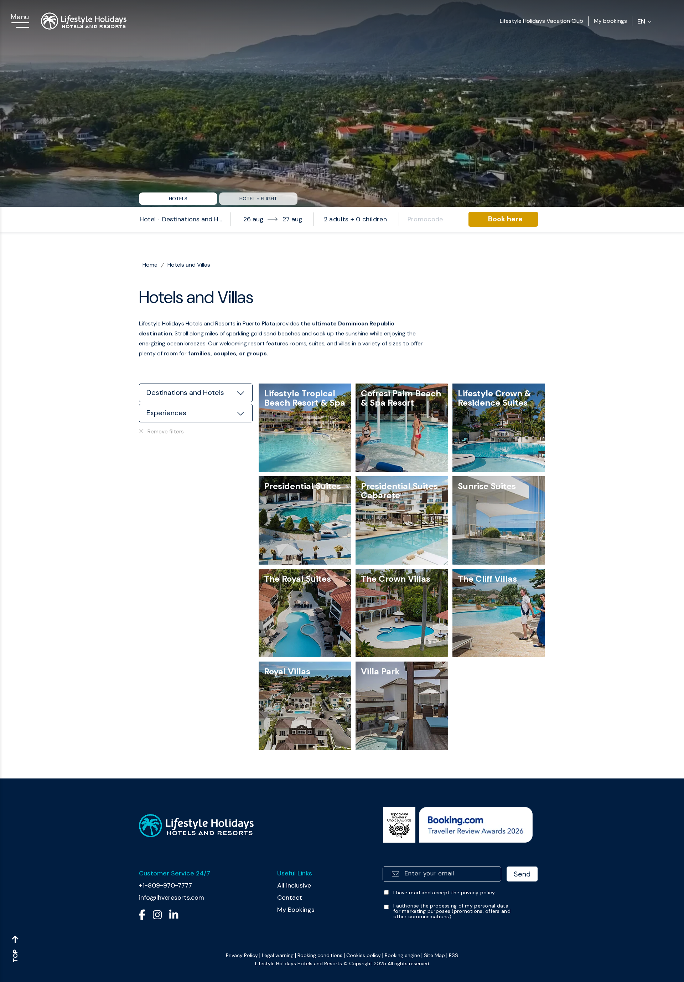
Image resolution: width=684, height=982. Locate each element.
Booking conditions (319, 955)
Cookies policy (363, 955)
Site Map (434, 955)
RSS (453, 955)
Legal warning (278, 955)
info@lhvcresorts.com (171, 897)
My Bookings (296, 909)
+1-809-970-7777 (165, 885)
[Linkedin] (173, 917)
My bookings (610, 21)
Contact (289, 897)
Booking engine (402, 955)
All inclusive (294, 885)
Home (149, 264)
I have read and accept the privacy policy (444, 892)
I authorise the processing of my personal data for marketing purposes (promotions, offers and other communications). (452, 911)
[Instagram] (157, 917)
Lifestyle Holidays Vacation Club (541, 21)
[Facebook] (142, 917)
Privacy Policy (242, 955)
